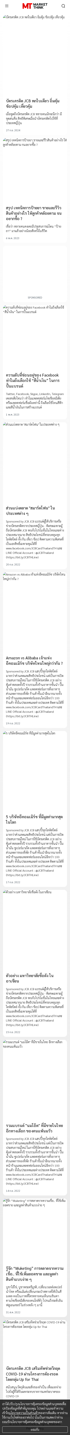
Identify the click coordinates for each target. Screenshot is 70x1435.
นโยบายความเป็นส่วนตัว (24, 1413)
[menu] (6, 6)
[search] (63, 6)
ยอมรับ (35, 1429)
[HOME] (35, 6)
